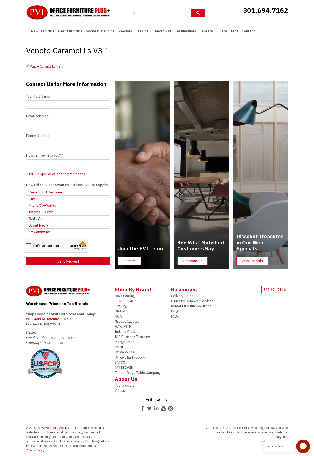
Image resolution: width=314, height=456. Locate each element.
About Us (126, 379)
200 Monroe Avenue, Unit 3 (48, 319)
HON (118, 316)
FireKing (121, 306)
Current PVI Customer (46, 192)
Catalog (141, 31)
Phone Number (38, 136)
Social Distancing (100, 31)
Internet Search (41, 212)
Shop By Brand (133, 289)
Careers (206, 31)
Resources (184, 289)
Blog (234, 31)
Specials (125, 31)
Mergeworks (124, 342)
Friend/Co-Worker (42, 205)
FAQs (175, 316)
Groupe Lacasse (127, 321)
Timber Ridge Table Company (138, 372)
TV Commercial (41, 232)
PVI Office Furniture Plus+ (54, 428)
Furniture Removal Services (192, 301)
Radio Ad (35, 218)
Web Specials (252, 261)
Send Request (68, 261)
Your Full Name (38, 96)
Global (120, 311)
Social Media (38, 225)
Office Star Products (130, 357)
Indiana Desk (125, 332)
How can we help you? (44, 155)
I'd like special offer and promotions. (57, 174)
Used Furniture (70, 31)
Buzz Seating (125, 296)
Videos (222, 31)
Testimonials (185, 31)
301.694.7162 (265, 10)
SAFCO (120, 362)
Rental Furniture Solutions (191, 306)
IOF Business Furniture (132, 337)
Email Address (38, 116)
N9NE (119, 347)
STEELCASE (124, 367)
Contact (248, 31)
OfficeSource (125, 352)
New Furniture (42, 31)
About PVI (163, 31)
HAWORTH (123, 326)
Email (33, 199)
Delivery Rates (182, 296)
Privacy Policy (35, 450)
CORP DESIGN (126, 301)
